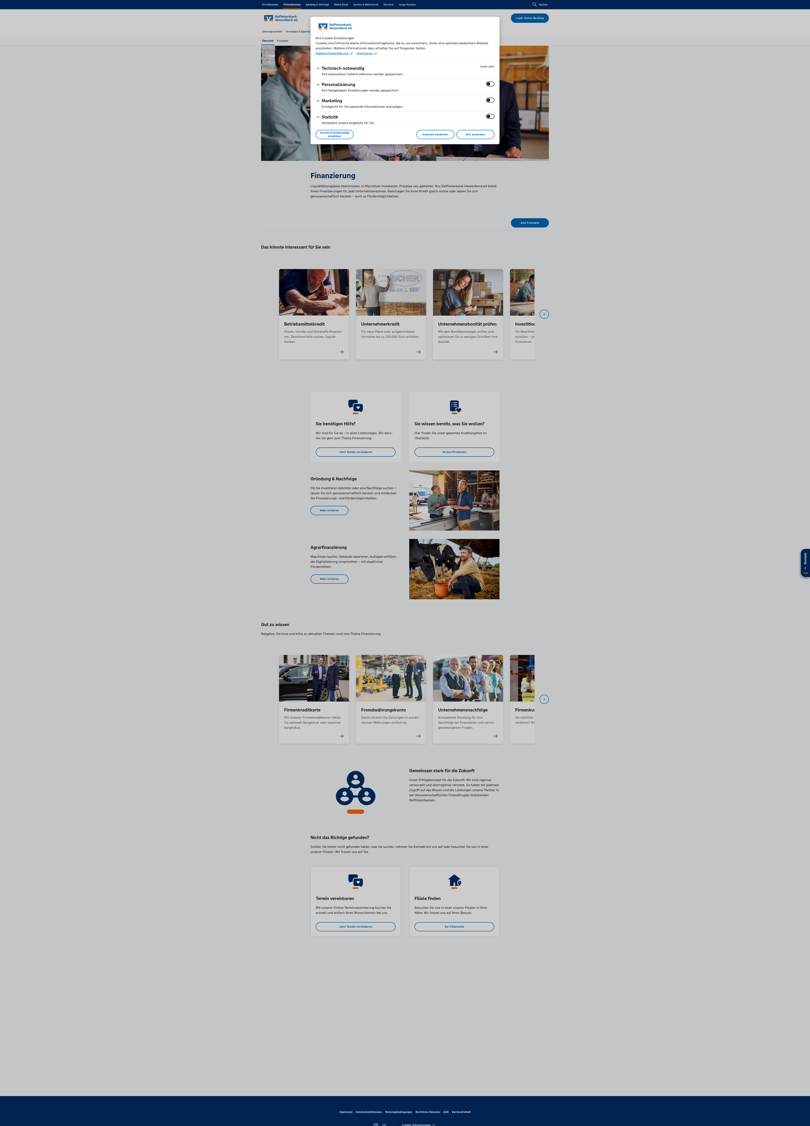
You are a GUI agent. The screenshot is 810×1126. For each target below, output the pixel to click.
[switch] (490, 83)
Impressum (365, 53)
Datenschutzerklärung (332, 53)
